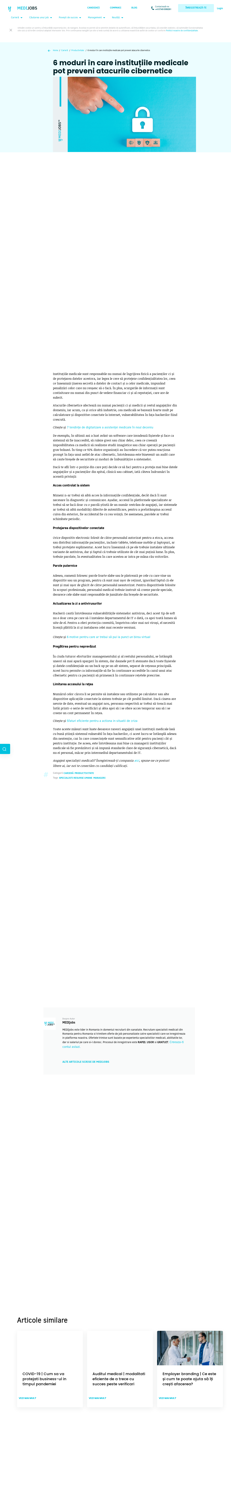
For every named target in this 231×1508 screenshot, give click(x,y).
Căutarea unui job (39, 18)
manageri (99, 778)
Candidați (93, 8)
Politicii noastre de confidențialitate (182, 31)
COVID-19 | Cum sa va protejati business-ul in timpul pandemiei (44, 1379)
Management (95, 18)
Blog (134, 8)
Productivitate (77, 51)
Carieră (15, 18)
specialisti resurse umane (75, 778)
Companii (115, 8)
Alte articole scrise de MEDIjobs (85, 1062)
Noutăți (116, 18)
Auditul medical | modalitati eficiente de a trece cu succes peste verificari (119, 1379)
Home (55, 51)
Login (220, 8)
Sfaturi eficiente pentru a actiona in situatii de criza (102, 721)
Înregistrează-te (196, 8)
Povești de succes (68, 18)
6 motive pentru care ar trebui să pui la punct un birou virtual (108, 637)
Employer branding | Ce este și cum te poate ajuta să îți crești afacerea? (189, 1379)
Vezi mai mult (27, 1398)
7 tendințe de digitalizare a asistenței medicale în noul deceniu (110, 427)
